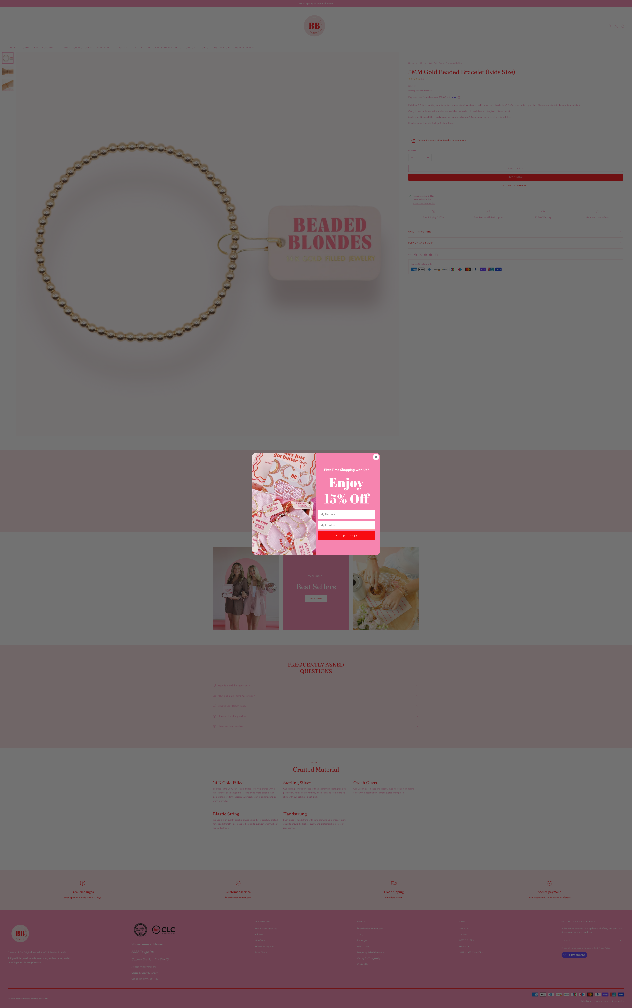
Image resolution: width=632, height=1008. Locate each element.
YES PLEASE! (346, 536)
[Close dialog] (376, 457)
